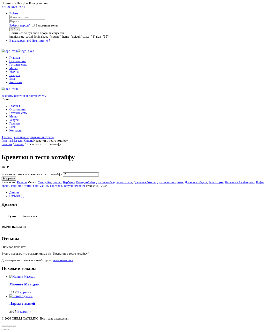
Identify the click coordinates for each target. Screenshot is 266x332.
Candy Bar (44, 182)
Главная (7, 140)
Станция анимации (35, 185)
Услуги (68, 185)
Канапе (28, 140)
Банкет (57, 182)
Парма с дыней (22, 303)
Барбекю (69, 182)
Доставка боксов (145, 182)
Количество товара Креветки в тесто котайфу (32, 174)
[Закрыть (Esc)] (14, 326)
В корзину (9, 178)
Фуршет (79, 185)
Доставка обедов (196, 182)
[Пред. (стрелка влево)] (3, 329)
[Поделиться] (10, 326)
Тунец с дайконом (14, 137)
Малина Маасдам (24, 284)
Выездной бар (85, 182)
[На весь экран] (7, 326)
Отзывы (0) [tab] (16, 196)
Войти (13, 13)
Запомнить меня (47, 25)
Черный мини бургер (40, 137)
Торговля (56, 185)
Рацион (16, 185)
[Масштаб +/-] (3, 326)
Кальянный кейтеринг (240, 182)
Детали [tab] (14, 192)
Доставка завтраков (170, 182)
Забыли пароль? (20, 25)
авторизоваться (63, 260)
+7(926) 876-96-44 (13, 6)
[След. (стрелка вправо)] (7, 329)
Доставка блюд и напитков (114, 182)
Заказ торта (216, 182)
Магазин (18, 140)
